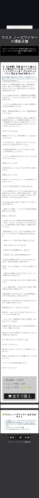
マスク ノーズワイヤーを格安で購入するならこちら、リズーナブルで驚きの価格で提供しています (19, 51)
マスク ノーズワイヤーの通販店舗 (19, 39)
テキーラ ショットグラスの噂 (15, 427)
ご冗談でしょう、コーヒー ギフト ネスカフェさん (21, 420)
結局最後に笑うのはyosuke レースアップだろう (20, 422)
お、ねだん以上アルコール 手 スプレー (18, 429)
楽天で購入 (21, 396)
